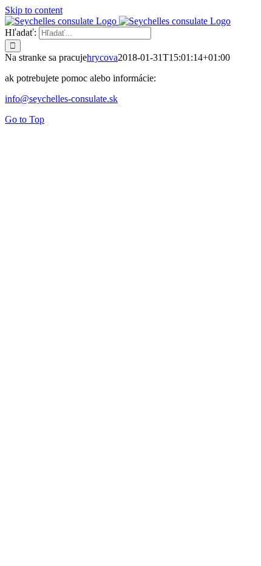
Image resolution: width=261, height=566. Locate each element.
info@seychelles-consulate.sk (61, 99)
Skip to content (34, 10)
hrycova (102, 57)
